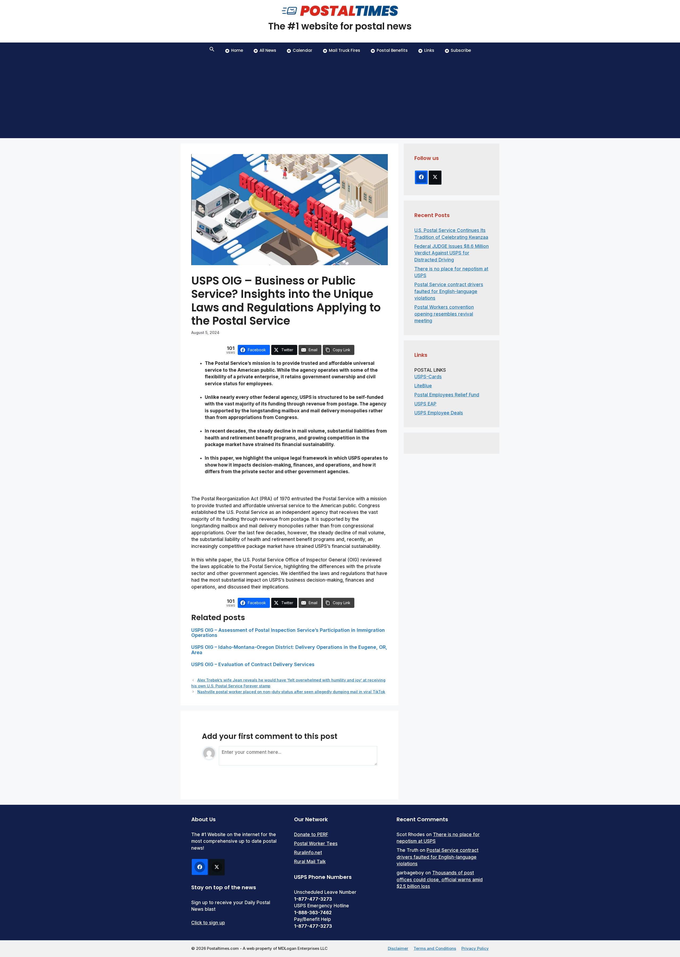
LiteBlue (423, 385)
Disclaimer (398, 948)
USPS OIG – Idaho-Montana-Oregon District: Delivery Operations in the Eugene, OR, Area (289, 649)
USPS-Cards (428, 376)
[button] (212, 50)
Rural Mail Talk (310, 861)
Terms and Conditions (435, 948)
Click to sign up (208, 922)
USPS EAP (425, 403)
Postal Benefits (392, 50)
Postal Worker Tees (316, 843)
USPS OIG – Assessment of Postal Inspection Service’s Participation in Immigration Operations (288, 632)
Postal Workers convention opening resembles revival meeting (444, 313)
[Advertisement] (340, 98)
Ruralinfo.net (308, 852)
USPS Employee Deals (438, 413)
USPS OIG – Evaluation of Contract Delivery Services (252, 664)
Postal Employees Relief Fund (446, 394)
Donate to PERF (311, 834)
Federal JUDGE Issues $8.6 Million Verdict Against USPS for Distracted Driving (451, 253)
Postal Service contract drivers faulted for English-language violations (448, 291)
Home (237, 50)
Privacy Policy (475, 948)
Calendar (302, 50)
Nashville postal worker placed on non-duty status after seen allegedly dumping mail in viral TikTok (291, 691)
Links (429, 50)
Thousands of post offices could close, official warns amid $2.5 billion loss (440, 879)
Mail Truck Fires (344, 50)
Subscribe (461, 50)
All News (268, 50)
